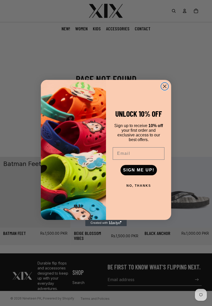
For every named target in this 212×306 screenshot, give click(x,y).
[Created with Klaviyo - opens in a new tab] (106, 223)
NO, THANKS (138, 185)
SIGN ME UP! (138, 170)
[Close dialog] (165, 86)
